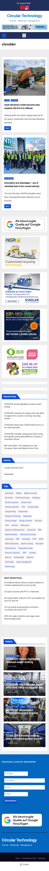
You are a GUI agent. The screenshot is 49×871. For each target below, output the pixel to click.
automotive (9, 493)
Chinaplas (36, 498)
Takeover (30, 557)
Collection (9, 655)
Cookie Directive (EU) (13, 468)
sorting (17, 655)
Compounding (33, 507)
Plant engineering (11, 544)
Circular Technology (24, 15)
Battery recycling (30, 493)
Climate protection (12, 507)
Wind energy (10, 566)
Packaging (26, 539)
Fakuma (15, 525)
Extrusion (38, 521)
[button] (44, 35)
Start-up (8, 557)
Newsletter (9, 474)
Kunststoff (9, 681)
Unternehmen (19, 681)
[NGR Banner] (22, 252)
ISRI (39, 530)
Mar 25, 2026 (13, 743)
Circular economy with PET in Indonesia (21, 592)
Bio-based (9, 498)
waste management (23, 562)
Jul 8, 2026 (12, 666)
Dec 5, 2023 (10, 190)
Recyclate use (10, 548)
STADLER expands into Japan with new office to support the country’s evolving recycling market (24, 416)
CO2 (23, 507)
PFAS (41, 539)
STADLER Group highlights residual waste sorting (23, 660)
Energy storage (11, 521)
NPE (17, 539)
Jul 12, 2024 (11, 112)
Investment (31, 530)
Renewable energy (25, 548)
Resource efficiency (12, 553)
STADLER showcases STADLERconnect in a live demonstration (22, 713)
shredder (32, 553)
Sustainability (19, 557)
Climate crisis (26, 502)
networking (9, 539)
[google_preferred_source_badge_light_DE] (24, 224)
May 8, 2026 (12, 717)
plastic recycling (27, 544)
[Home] (4, 35)
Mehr (7, 128)
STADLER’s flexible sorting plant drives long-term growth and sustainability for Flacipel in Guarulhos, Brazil (23, 436)
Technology (9, 562)
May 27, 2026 (13, 692)
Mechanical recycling (28, 534)
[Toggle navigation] (24, 35)
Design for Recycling (13, 516)
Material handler (11, 534)
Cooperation (23, 511)
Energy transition (25, 521)
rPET (24, 553)
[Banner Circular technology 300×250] (22, 361)
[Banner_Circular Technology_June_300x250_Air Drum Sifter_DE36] (22, 289)
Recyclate (39, 544)
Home (18, 858)
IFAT (17, 707)
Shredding (14, 100)
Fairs (7, 525)
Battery (19, 493)
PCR (34, 539)
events (7, 100)
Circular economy (11, 502)
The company (9, 178)
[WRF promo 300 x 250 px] (22, 325)
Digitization (27, 516)
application (10, 707)
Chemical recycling (22, 498)
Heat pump (25, 525)
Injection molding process (14, 530)
